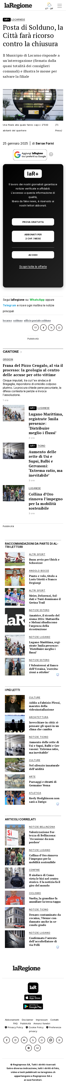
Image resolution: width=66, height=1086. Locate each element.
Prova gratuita (33, 222)
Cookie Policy (35, 1027)
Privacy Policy (15, 1027)
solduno (18, 320)
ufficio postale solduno (37, 320)
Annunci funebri (41, 1023)
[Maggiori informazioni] (51, 155)
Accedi (33, 255)
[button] (6, 1040)
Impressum (42, 1019)
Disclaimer (27, 1019)
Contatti (54, 1019)
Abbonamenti (12, 1019)
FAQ (15, 1023)
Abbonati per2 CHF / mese (33, 236)
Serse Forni (45, 143)
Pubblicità (25, 1023)
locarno (7, 320)
